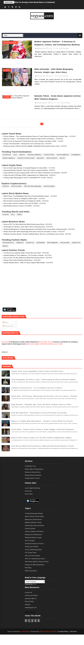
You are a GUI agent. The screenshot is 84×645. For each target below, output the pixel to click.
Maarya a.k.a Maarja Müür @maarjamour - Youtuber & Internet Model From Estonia (42, 421)
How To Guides (30, 540)
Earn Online (29, 494)
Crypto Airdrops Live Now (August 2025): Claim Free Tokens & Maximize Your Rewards (31, 173)
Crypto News (49, 186)
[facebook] (8, 7)
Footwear (41, 242)
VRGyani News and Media (48, 631)
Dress (5, 246)
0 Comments (65, 48)
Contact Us (28, 592)
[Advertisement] (42, 26)
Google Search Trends (32, 478)
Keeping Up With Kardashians (34, 564)
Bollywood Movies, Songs (33, 522)
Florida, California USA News (34, 531)
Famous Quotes (30, 528)
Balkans (40, 158)
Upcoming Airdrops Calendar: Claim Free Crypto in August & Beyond (25, 170)
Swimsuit (20, 242)
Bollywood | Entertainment (33, 519)
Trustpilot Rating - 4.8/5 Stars (67, 631)
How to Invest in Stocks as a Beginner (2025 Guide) (20, 198)
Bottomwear (52, 242)
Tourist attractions (26, 158)
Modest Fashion (11, 42)
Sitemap (27, 604)
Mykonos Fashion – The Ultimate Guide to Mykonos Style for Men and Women (28, 138)
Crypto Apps (16, 186)
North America (9, 158)
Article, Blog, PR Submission (34, 469)
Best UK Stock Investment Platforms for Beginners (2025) (22, 201)
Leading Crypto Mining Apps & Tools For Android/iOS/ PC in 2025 (24, 177)
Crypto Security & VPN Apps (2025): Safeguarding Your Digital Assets (25, 175)
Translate (40, 584)
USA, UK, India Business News (35, 558)
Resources (28, 491)
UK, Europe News (30, 552)
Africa (22, 154)
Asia (15, 154)
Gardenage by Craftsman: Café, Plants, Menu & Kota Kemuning (24, 227)
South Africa (51, 158)
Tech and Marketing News (33, 549)
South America (63, 154)
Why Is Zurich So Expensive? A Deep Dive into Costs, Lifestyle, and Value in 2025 (29, 141)
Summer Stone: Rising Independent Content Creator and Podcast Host (37, 371)
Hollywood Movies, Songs (33, 537)
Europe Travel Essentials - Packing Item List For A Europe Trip (23, 143)
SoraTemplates (25, 631)
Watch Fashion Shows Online (34, 516)
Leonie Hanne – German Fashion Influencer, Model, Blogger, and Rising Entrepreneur (42, 429)
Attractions (49, 154)
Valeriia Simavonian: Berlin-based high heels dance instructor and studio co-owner (30, 231)
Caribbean (75, 154)
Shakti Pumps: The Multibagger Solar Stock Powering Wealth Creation (26, 196)
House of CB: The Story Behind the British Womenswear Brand (23, 224)
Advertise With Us (30, 598)
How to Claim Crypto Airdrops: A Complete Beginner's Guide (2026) (25, 168)
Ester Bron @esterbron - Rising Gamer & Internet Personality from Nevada (39, 413)
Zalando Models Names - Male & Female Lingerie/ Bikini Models (24, 262)
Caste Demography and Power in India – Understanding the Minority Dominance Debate (43, 379)
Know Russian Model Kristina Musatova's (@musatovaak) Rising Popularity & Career (42, 446)
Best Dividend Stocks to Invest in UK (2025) (17, 206)
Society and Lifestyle (31, 546)
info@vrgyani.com (31, 607)
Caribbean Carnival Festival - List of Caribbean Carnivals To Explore (36, 388)
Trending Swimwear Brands (34, 513)
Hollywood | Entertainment (33, 534)
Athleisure (64, 242)
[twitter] (16, 7)
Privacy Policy (29, 601)
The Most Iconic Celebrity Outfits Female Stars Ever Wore (22, 253)
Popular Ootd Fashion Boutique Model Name (18, 260)
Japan (7, 70)
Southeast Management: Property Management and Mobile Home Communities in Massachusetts (35, 229)
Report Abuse (30, 612)
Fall (13, 214)
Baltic (62, 158)
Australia (7, 154)
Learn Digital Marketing (32, 488)
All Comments (8, 326)
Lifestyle (30, 242)
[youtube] (5, 7)
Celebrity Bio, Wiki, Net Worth (34, 525)
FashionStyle (8, 242)
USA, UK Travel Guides (32, 555)
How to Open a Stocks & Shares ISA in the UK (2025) (20, 203)
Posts (6, 322)
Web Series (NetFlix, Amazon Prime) (37, 561)
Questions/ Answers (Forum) (34, 543)
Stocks (6, 214)
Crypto (6, 186)
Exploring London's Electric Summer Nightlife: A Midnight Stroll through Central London (31, 146)
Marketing (28, 567)
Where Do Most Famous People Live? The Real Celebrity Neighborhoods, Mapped (41, 437)
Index (19, 214)
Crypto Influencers (32, 186)
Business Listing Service (33, 472)
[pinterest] (12, 7)
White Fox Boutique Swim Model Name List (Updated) (34, 2)
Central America (34, 154)
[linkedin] (19, 7)
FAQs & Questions (31, 571)
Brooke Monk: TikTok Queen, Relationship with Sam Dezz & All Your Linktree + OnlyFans (44, 396)
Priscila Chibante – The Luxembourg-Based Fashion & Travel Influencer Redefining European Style (35, 136)
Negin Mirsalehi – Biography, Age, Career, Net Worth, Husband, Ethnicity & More (41, 404)
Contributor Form (30, 466)
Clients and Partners (31, 595)
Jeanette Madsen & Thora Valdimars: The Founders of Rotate (23, 255)
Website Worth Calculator (33, 475)
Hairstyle (76, 242)
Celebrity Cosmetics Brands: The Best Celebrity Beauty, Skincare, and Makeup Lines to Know (33, 234)
